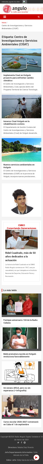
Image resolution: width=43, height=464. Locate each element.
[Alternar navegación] (5, 16)
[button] (9, 200)
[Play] (36, 457)
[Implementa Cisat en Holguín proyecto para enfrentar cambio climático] (21, 60)
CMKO (21, 225)
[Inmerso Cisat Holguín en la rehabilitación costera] (21, 106)
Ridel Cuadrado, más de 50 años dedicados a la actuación (20, 256)
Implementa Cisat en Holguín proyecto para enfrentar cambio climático (18, 78)
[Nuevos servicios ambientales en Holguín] (21, 150)
